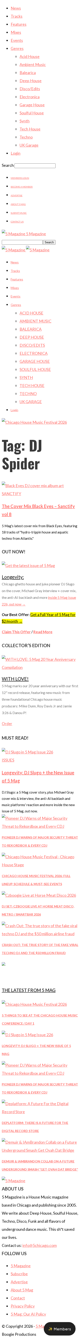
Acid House (30, 56)
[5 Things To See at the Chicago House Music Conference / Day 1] (34, 1004)
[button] (60, 1329)
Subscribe (19, 1273)
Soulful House (32, 112)
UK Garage (29, 145)
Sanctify (11, 493)
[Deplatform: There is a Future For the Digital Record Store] (40, 1111)
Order (7, 723)
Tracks (16, 16)
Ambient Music (33, 64)
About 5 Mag (18, 204)
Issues (8, 760)
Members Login (20, 178)
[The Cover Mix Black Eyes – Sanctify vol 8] (33, 485)
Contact (18, 1297)
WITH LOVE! (15, 678)
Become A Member (22, 186)
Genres (17, 48)
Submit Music (19, 213)
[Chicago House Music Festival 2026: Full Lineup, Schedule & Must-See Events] (40, 864)
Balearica (28, 72)
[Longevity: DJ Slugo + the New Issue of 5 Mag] (27, 751)
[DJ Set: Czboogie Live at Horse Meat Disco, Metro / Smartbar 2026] (39, 895)
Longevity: (13, 577)
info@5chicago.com (39, 1245)
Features (18, 24)
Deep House (31, 80)
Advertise (16, 195)
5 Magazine (21, 1265)
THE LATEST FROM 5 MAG (29, 990)
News (16, 8)
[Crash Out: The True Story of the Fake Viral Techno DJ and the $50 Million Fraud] (40, 933)
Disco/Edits (30, 88)
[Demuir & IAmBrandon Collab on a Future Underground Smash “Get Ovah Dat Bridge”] (40, 1150)
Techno (26, 137)
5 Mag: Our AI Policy (28, 1314)
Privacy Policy (23, 1306)
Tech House (30, 128)
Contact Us (17, 221)
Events (17, 40)
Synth (25, 120)
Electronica (30, 96)
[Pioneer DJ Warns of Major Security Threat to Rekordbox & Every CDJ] (40, 826)
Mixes (16, 32)
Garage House (32, 104)
